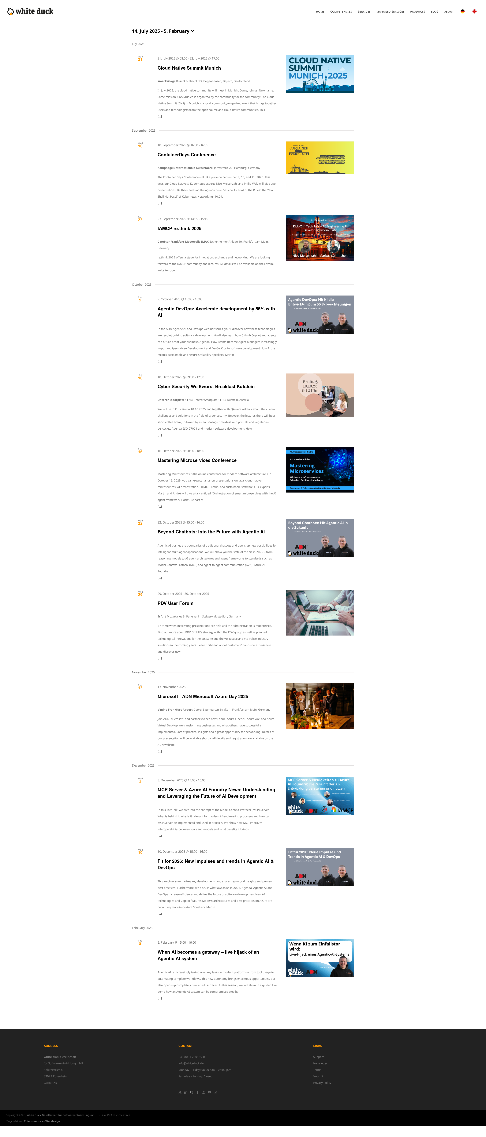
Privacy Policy (322, 1083)
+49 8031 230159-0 (191, 1057)
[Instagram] (203, 1092)
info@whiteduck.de (191, 1063)
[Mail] (215, 1092)
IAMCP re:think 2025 (179, 228)
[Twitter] (179, 1092)
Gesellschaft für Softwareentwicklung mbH (61, 1115)
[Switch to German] (462, 11)
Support (318, 1057)
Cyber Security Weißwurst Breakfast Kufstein (206, 386)
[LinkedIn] (185, 1092)
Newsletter (320, 1063)
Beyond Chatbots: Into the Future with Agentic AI (211, 531)
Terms (317, 1070)
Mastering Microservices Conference (197, 460)
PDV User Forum (175, 603)
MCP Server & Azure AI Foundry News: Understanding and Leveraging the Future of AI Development (216, 792)
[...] (160, 116)
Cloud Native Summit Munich (189, 67)
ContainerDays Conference (187, 154)
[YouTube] (209, 1092)
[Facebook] (197, 1092)
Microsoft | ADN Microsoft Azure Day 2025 (203, 696)
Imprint (318, 1076)
